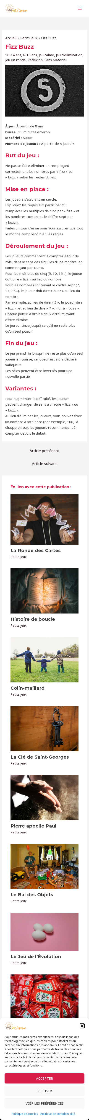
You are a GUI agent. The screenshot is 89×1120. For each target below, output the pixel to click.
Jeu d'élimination (69, 55)
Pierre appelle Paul (33, 826)
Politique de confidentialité (57, 1114)
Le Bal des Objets (31, 894)
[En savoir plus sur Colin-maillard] (44, 659)
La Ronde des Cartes (35, 550)
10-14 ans (13, 55)
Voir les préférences (45, 1103)
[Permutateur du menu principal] (79, 8)
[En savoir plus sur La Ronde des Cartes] (44, 519)
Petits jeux (18, 557)
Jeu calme (46, 55)
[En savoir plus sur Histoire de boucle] (44, 590)
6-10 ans (30, 55)
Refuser (44, 1090)
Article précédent (44, 450)
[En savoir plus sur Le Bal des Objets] (44, 866)
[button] (82, 1026)
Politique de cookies (25, 1114)
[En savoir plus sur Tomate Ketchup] (44, 996)
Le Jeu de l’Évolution (35, 956)
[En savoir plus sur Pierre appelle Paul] (44, 797)
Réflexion (35, 60)
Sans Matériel (55, 60)
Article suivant (44, 463)
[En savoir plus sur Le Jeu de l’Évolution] (44, 931)
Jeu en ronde (15, 60)
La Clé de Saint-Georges (39, 757)
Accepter (44, 1078)
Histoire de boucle (32, 619)
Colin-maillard (27, 688)
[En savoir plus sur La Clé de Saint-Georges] (44, 728)
